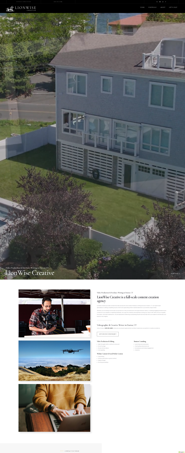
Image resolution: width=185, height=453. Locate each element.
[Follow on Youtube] (160, 2)
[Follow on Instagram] (163, 2)
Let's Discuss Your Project (107, 334)
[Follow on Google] (157, 2)
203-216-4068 (109, 328)
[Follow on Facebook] (165, 2)
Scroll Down (174, 273)
